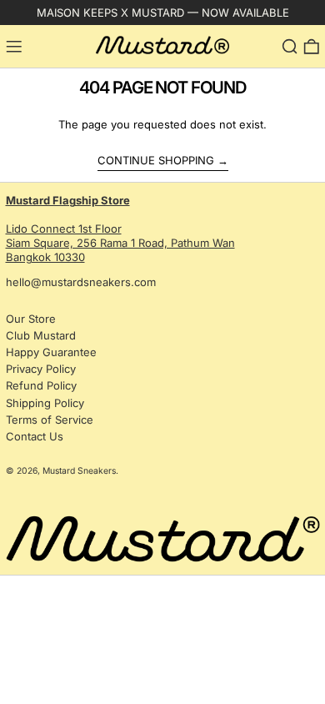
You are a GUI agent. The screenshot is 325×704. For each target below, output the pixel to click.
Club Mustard (41, 335)
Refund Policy (41, 385)
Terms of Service (49, 419)
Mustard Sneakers (79, 470)
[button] (290, 47)
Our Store (31, 318)
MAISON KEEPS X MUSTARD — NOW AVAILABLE (163, 12)
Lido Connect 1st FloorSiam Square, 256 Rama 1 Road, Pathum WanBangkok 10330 (120, 229)
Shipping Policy (45, 403)
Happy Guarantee (51, 352)
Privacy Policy (41, 368)
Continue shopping (156, 160)
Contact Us (34, 436)
